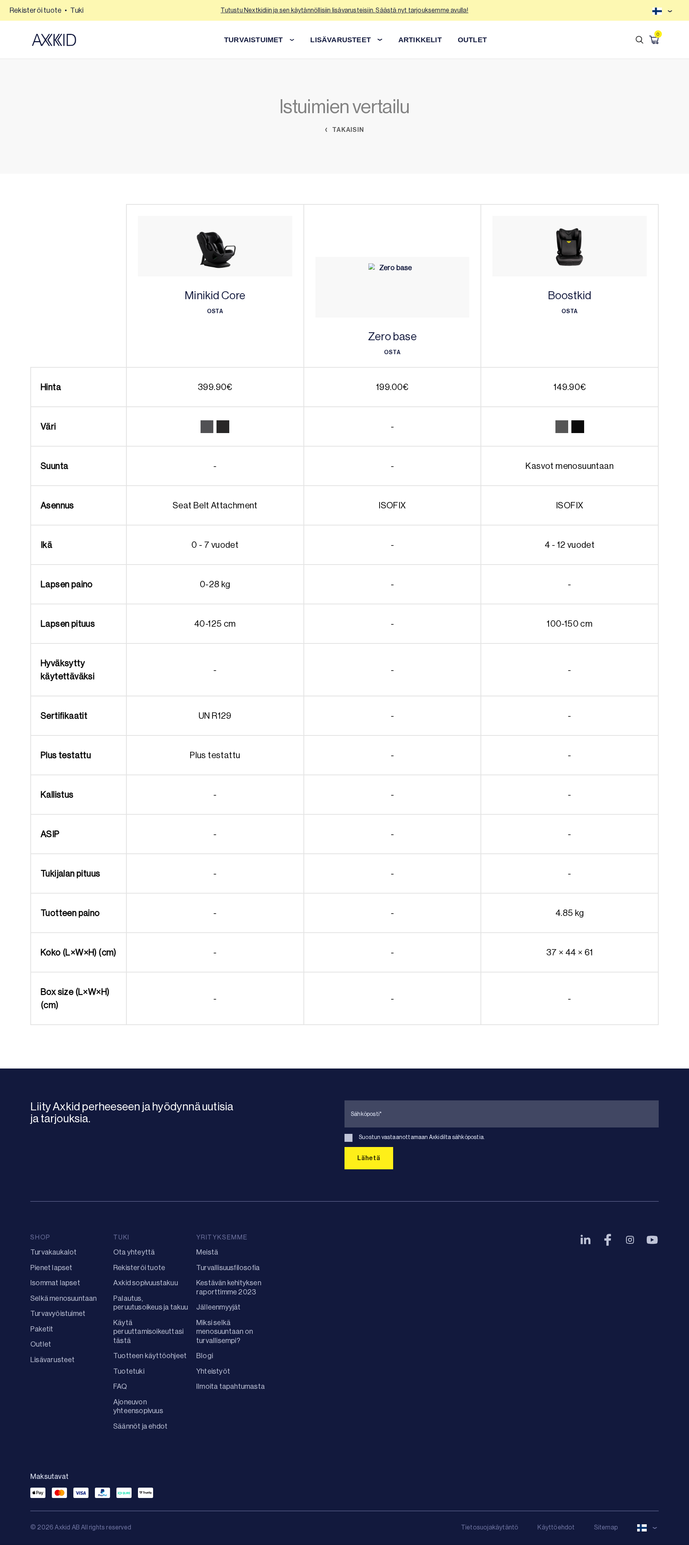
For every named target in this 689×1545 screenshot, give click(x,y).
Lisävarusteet (52, 1360)
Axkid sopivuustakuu (145, 1283)
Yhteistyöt (213, 1371)
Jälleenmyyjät (218, 1307)
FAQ (120, 1386)
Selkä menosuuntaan (63, 1298)
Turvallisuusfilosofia (228, 1268)
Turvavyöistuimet (57, 1314)
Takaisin (347, 129)
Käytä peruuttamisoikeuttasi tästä (148, 1332)
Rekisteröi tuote (35, 10)
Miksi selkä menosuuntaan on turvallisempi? (224, 1332)
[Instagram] (630, 1239)
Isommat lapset (55, 1283)
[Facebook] (607, 1239)
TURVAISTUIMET (253, 40)
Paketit (41, 1329)
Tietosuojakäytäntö (490, 1527)
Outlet (472, 40)
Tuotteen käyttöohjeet (150, 1356)
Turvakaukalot (53, 1252)
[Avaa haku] (639, 39)
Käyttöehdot (556, 1527)
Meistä (207, 1252)
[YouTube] (652, 1239)
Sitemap (606, 1527)
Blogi (204, 1356)
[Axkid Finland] (54, 39)
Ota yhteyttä (134, 1252)
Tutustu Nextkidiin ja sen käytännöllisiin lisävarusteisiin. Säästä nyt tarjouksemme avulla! (344, 10)
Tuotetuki (128, 1371)
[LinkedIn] (585, 1239)
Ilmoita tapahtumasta (230, 1386)
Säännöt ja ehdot (140, 1426)
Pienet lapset (51, 1268)
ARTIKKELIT (420, 40)
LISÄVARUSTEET (340, 40)
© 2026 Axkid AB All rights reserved (80, 1527)
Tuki (76, 10)
